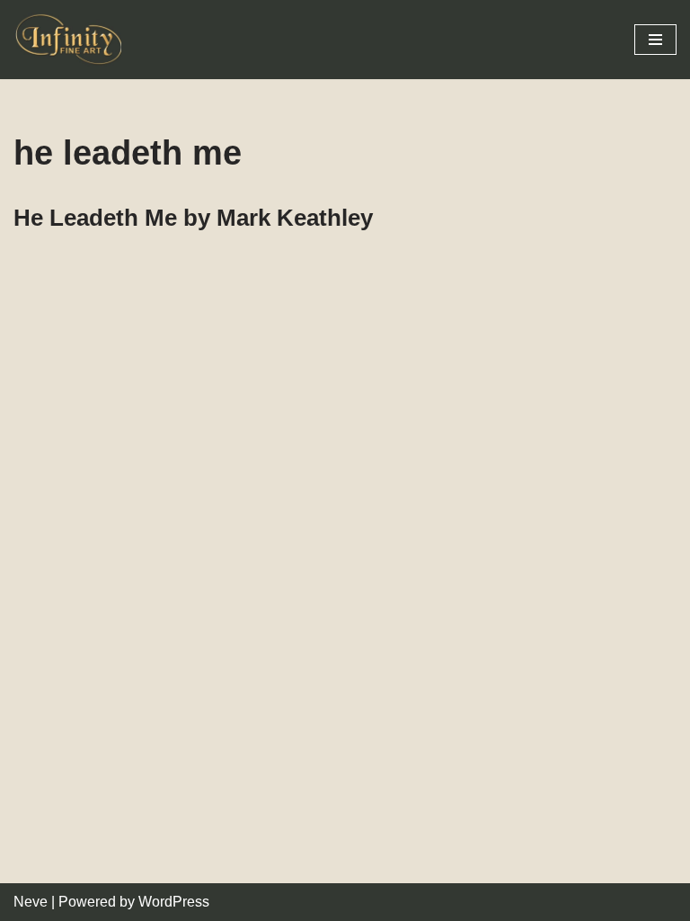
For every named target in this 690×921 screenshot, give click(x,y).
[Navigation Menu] (655, 39)
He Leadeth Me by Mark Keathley (193, 217)
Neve (30, 901)
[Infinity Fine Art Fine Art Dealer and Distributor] (71, 40)
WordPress (173, 901)
